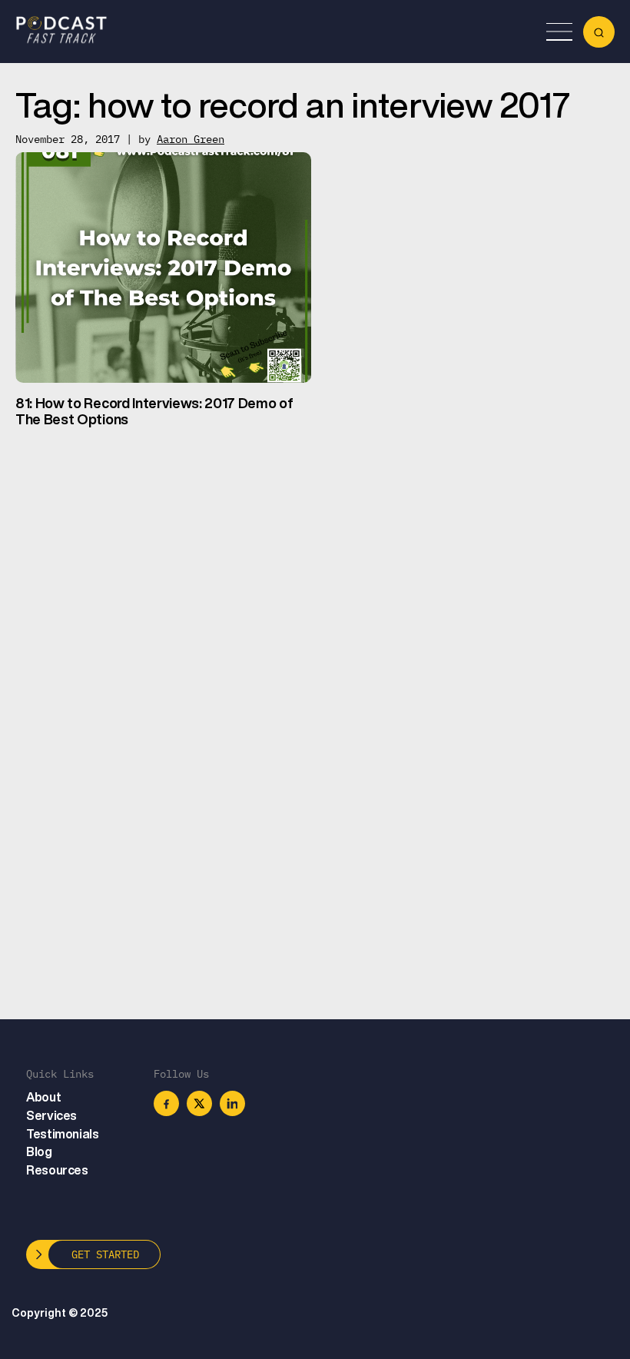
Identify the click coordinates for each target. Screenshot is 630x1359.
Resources (57, 1170)
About (43, 1097)
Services (51, 1115)
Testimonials (62, 1134)
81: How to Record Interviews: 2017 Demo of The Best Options (154, 411)
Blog (38, 1151)
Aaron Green (190, 139)
